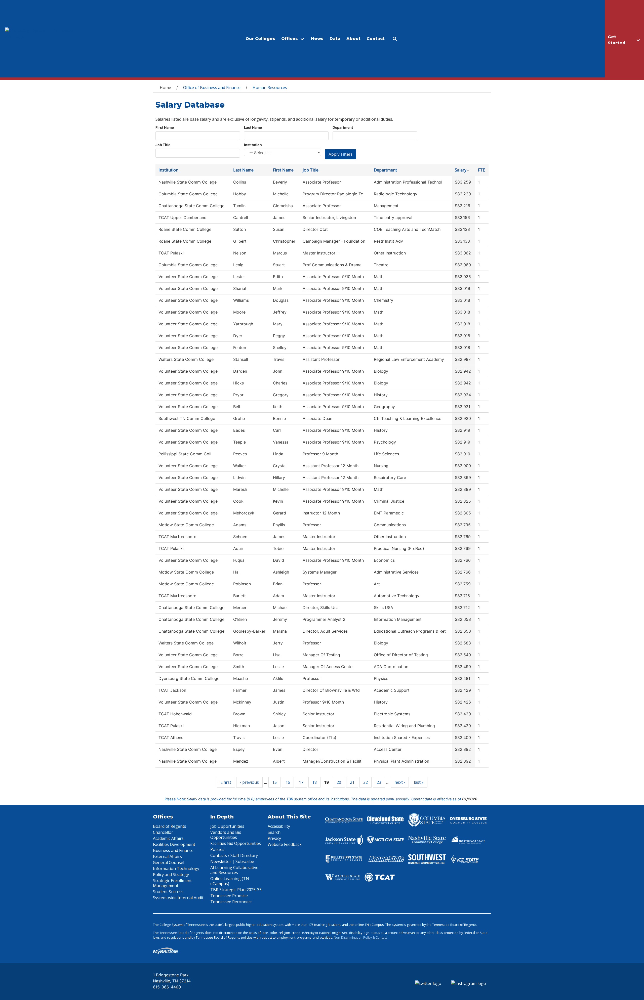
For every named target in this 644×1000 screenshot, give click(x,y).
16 (288, 782)
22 (365, 782)
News (317, 38)
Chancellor (163, 832)
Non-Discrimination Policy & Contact (360, 937)
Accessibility (279, 826)
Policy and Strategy (171, 874)
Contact (376, 38)
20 (339, 782)
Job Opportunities (227, 826)
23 (379, 782)
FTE (481, 170)
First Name (164, 127)
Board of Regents (169, 826)
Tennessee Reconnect (231, 901)
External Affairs (167, 856)
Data (335, 38)
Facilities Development (174, 844)
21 (352, 782)
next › (399, 782)
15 (274, 782)
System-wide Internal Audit (178, 897)
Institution (253, 145)
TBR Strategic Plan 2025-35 (236, 889)
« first (226, 782)
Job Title (162, 145)
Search (274, 832)
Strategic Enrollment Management (172, 883)
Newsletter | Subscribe (232, 861)
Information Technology (176, 868)
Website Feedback (285, 844)
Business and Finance (173, 850)
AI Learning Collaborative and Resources (234, 870)
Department (343, 127)
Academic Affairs (168, 838)
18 (314, 782)
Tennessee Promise (229, 895)
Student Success (168, 891)
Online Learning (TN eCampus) (229, 881)
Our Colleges (260, 38)
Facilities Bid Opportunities (235, 843)
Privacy (274, 838)
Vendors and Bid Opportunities (225, 835)
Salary (460, 170)
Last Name (253, 127)
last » (419, 782)
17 (301, 782)
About (353, 38)
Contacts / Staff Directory (234, 855)
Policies (217, 849)
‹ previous (249, 782)
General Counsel (168, 862)
